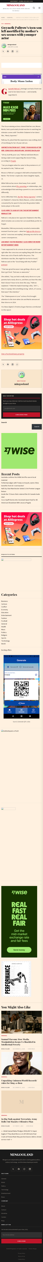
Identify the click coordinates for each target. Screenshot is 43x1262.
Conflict (4, 607)
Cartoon (4, 604)
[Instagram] (24, 1169)
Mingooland (16, 5)
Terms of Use (21, 1256)
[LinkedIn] (30, 1169)
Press (2, 1221)
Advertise (4, 1213)
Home (3, 17)
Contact (3, 1210)
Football (4, 621)
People (13, 161)
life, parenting (21, 186)
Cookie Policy (21, 1259)
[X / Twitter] (13, 1169)
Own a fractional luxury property (12, 354)
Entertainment (6, 615)
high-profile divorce (33, 231)
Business (4, 601)
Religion (4, 635)
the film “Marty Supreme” (27, 197)
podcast (4, 265)
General (10, 17)
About (3, 1206)
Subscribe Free (21, 415)
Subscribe (21, 1241)
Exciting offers (6, 650)
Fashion (4, 618)
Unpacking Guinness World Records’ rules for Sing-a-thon (19, 1081)
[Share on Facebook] (8, 51)
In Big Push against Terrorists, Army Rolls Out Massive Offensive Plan (19, 1120)
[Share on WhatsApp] (17, 51)
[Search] (33, 7)
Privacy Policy (21, 1253)
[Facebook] (19, 1169)
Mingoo (35, 1249)
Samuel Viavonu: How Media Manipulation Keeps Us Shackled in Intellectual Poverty (18, 1042)
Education (4, 612)
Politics (4, 632)
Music (3, 629)
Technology (5, 641)
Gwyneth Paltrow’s (14, 89)
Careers (3, 1217)
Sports (3, 638)
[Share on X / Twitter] (3, 51)
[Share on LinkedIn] (12, 51)
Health (3, 627)
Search (4, 422)
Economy (4, 610)
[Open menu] (39, 7)
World (3, 644)
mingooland (12, 45)
